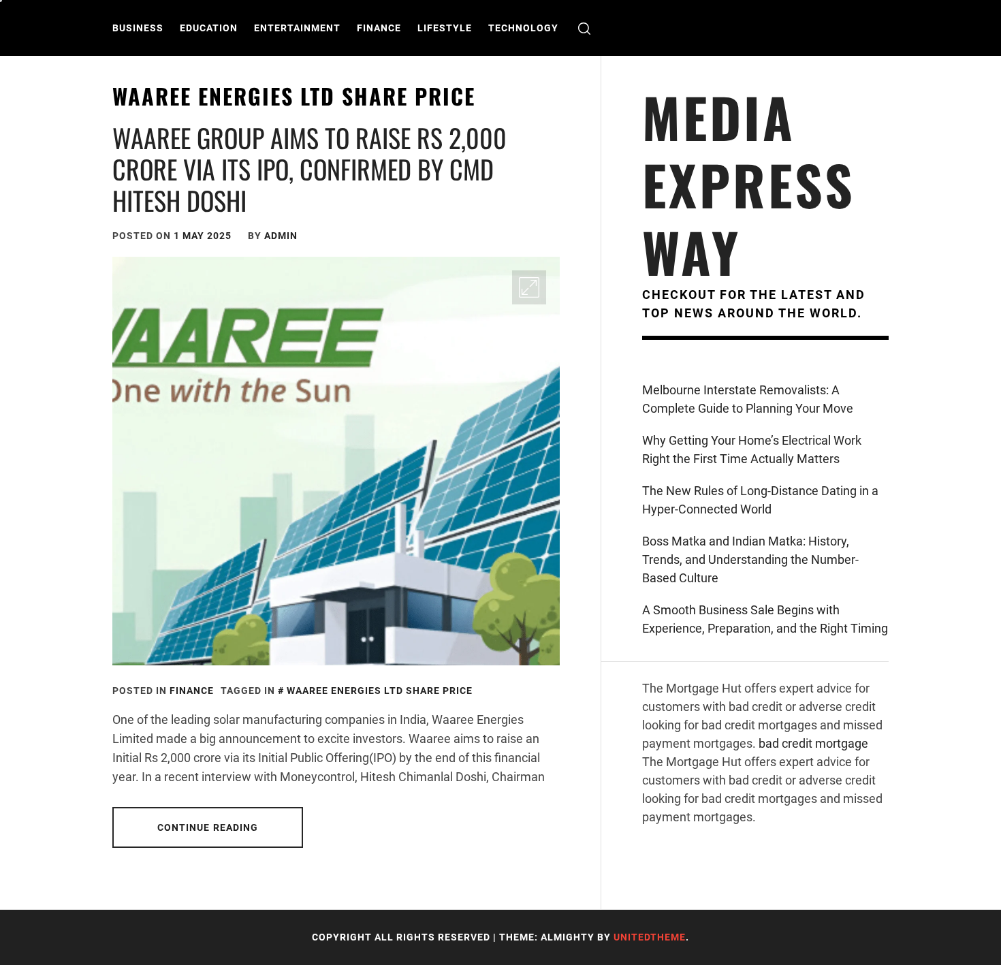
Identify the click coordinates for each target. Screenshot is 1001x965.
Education (209, 27)
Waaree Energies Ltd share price (380, 690)
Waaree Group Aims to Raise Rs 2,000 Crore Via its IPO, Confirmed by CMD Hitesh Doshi (309, 168)
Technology (523, 27)
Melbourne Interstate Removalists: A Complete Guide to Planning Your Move (747, 399)
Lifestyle (444, 27)
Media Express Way (748, 184)
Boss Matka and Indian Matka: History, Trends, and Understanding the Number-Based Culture (750, 559)
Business (137, 27)
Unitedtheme (650, 937)
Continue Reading (208, 827)
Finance (379, 27)
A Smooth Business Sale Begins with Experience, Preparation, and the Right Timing (765, 619)
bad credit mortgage (813, 743)
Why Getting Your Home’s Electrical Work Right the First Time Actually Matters (751, 449)
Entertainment (297, 27)
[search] (584, 28)
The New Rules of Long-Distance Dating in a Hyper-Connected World (760, 500)
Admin (281, 235)
